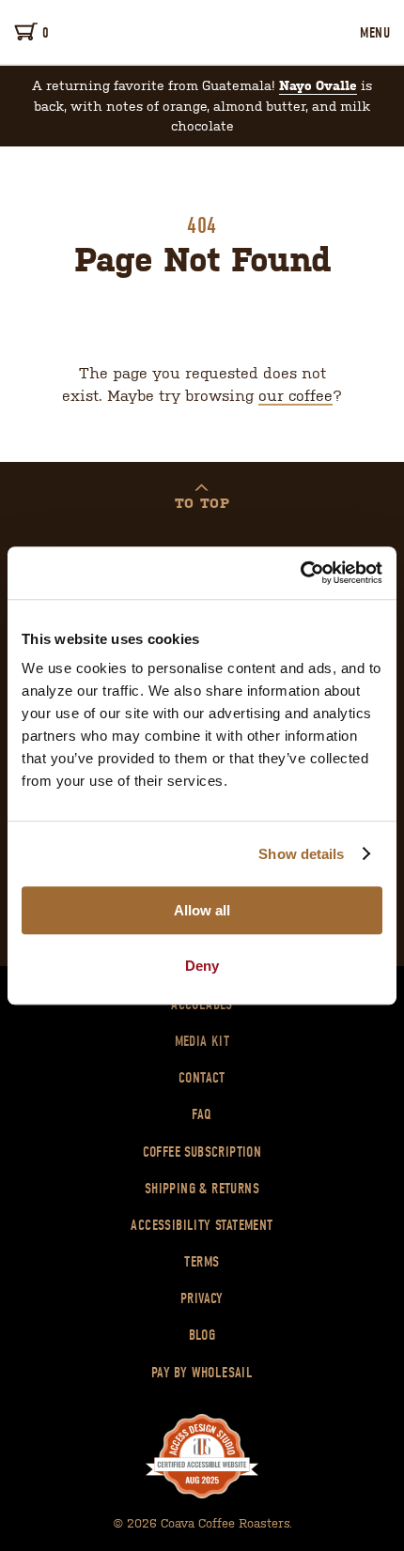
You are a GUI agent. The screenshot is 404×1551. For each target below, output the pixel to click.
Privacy (202, 1298)
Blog (202, 1335)
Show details (301, 854)
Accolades (202, 1004)
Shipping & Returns (202, 1188)
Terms (201, 1261)
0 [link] (45, 32)
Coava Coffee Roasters (202, 32)
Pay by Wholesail (202, 1372)
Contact (202, 1077)
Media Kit (202, 1041)
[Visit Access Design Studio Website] (202, 1456)
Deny (202, 966)
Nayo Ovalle (318, 85)
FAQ (201, 1114)
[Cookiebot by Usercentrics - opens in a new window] (300, 573)
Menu (375, 32)
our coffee (295, 394)
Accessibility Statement (201, 1225)
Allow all (202, 910)
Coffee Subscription (202, 1152)
